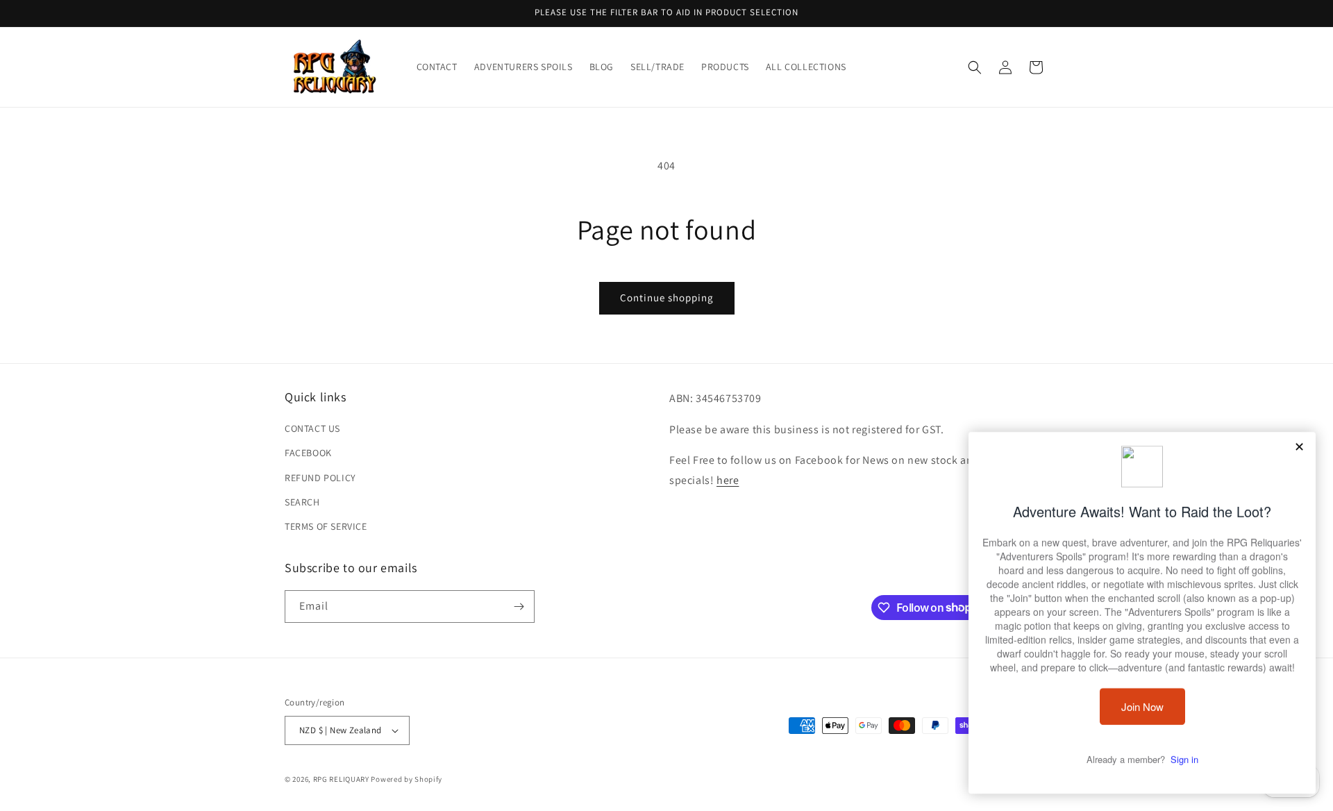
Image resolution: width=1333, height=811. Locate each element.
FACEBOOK (308, 452)
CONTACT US (312, 428)
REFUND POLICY (320, 477)
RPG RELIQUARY (341, 779)
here (727, 480)
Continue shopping (667, 297)
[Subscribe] (518, 606)
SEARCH (302, 502)
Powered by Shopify (406, 779)
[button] (974, 67)
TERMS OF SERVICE (326, 526)
